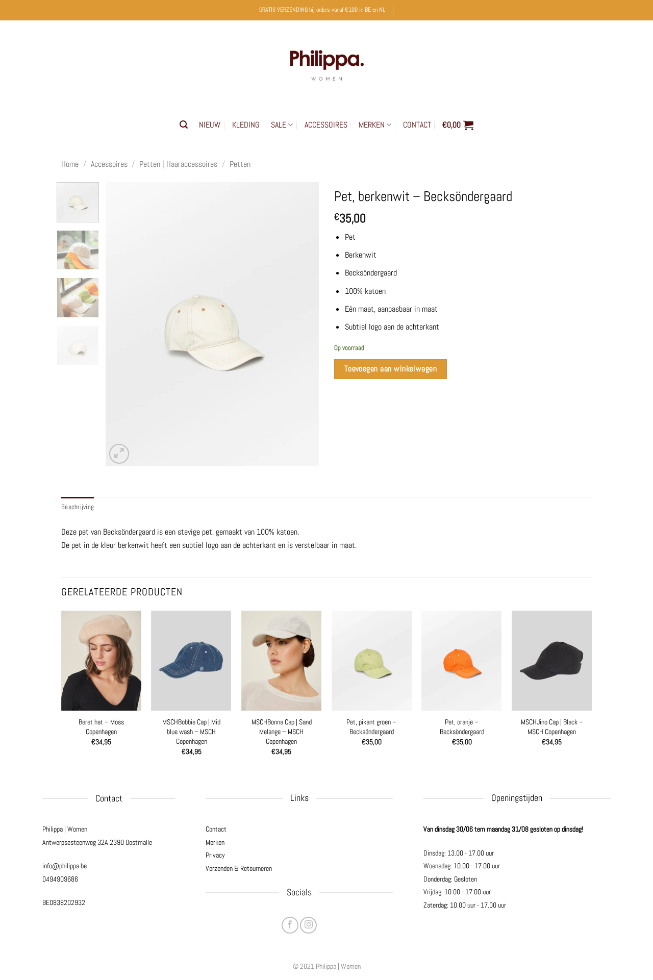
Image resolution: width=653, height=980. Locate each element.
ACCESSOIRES (326, 124)
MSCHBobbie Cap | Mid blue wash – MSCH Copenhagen (191, 731)
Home (70, 164)
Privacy (215, 855)
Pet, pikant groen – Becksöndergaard (371, 726)
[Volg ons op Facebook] (290, 925)
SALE (278, 124)
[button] (184, 125)
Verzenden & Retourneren (239, 868)
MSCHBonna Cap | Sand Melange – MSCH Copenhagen (282, 731)
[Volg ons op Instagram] (308, 925)
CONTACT (417, 124)
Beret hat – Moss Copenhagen (101, 726)
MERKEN (372, 124)
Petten (240, 164)
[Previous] (123, 324)
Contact (216, 829)
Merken (215, 842)
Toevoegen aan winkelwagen (390, 369)
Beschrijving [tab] (77, 506)
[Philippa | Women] (326, 63)
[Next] (302, 324)
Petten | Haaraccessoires (178, 164)
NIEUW (209, 124)
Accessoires (109, 164)
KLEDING (246, 124)
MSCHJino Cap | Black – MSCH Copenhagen (552, 726)
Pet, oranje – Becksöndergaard (462, 726)
